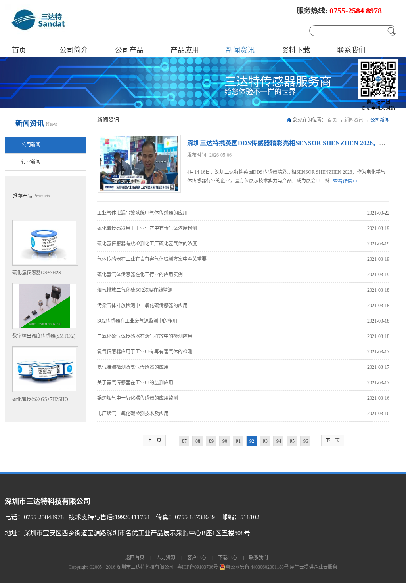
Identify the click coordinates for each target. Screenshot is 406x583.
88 (197, 441)
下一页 (333, 440)
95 (292, 441)
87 (184, 441)
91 (238, 441)
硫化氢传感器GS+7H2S (36, 272)
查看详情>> (345, 181)
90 (224, 441)
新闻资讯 (353, 120)
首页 (19, 50)
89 (211, 441)
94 (278, 441)
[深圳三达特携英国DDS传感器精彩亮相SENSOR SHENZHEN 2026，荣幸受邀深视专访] (138, 139)
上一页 (154, 440)
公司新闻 (379, 120)
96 (305, 441)
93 (265, 441)
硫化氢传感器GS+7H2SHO (40, 399)
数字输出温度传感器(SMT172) (43, 336)
